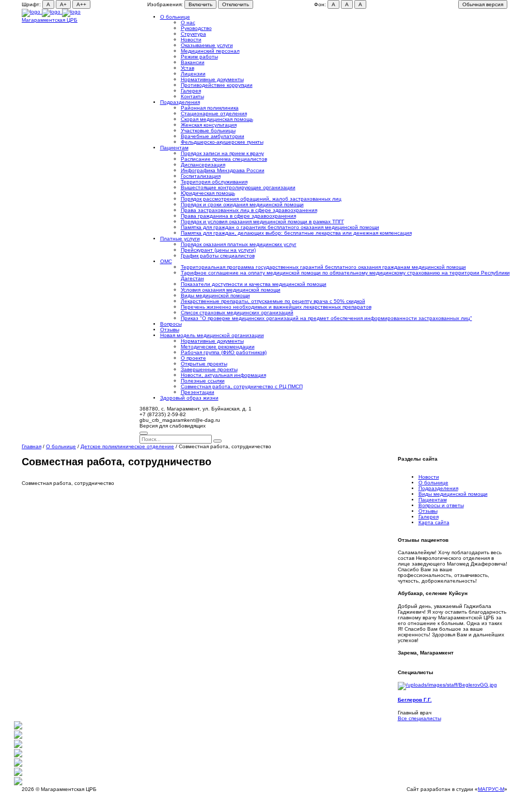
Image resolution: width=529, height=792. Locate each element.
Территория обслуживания (214, 182)
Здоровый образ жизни (189, 398)
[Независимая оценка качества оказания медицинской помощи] (18, 727)
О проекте (193, 358)
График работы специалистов (218, 255)
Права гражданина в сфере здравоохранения (238, 216)
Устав (187, 68)
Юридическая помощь (208, 193)
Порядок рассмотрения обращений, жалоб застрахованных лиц (261, 199)
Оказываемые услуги (207, 45)
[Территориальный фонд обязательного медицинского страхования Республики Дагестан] (18, 765)
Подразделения (180, 102)
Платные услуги (180, 238)
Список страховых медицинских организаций (237, 312)
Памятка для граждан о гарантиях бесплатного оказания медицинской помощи (280, 227)
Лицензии (193, 74)
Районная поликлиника (210, 108)
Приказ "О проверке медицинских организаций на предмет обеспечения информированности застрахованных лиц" (326, 318)
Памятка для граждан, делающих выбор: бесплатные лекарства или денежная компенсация (296, 233)
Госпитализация (201, 176)
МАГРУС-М (491, 789)
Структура (193, 34)
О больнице (175, 17)
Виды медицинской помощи (215, 295)
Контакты (192, 96)
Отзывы (169, 329)
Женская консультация (209, 125)
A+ (63, 4)
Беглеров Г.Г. (415, 700)
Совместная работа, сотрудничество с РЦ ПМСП (242, 386)
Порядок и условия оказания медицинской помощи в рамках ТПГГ (262, 221)
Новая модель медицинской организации (212, 335)
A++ (81, 4)
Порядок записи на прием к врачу (222, 153)
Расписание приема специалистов (224, 159)
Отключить (235, 4)
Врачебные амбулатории (212, 136)
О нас (188, 22)
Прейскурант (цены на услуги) (218, 250)
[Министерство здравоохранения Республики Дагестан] (18, 746)
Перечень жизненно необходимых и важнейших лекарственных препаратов (276, 307)
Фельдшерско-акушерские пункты (222, 142)
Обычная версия (482, 4)
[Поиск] (143, 433)
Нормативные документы (212, 79)
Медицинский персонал (210, 51)
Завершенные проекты (209, 369)
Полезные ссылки (203, 381)
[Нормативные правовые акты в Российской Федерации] (18, 783)
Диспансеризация (203, 164)
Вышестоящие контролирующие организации (238, 187)
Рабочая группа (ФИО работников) (224, 352)
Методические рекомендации (218, 346)
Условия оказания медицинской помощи (231, 290)
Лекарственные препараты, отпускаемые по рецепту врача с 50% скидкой (273, 301)
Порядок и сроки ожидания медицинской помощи (242, 204)
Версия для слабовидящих (172, 426)
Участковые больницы (208, 130)
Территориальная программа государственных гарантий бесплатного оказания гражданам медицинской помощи (323, 267)
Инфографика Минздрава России (222, 170)
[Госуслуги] (18, 774)
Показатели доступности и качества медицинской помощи (253, 284)
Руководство (196, 28)
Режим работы (199, 56)
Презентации (197, 392)
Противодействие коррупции (217, 85)
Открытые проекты (204, 364)
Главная (31, 446)
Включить (200, 4)
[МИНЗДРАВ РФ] (18, 755)
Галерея (191, 91)
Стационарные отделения (214, 113)
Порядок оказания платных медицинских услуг (239, 244)
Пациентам (174, 147)
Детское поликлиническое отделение (127, 446)
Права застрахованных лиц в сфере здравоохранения (249, 210)
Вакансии (193, 62)
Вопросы (171, 324)
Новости (191, 39)
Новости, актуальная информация (223, 375)
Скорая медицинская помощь (217, 119)
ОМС (166, 261)
